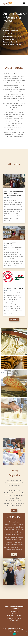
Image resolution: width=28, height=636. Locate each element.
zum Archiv (13, 319)
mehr (13, 511)
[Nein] (26, 631)
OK (14, 633)
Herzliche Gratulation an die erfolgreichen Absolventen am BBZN (13, 193)
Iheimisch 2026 (10, 243)
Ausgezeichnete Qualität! (13, 288)
